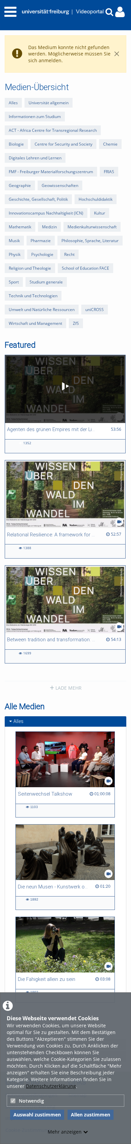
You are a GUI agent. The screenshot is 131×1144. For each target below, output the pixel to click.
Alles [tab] (18, 721)
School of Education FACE (85, 268)
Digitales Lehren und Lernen (35, 158)
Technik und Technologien (33, 296)
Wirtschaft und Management (35, 323)
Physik (14, 254)
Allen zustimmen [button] (90, 1114)
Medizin (49, 227)
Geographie (20, 185)
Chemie (110, 144)
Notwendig (31, 1101)
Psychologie (42, 254)
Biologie (16, 144)
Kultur (99, 213)
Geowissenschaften (60, 185)
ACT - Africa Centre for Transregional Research (53, 130)
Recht (69, 254)
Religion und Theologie (30, 268)
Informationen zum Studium (35, 116)
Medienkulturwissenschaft (92, 227)
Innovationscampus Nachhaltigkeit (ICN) (46, 213)
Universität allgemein (49, 103)
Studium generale (46, 282)
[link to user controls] (120, 12)
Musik (14, 240)
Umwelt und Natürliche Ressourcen (42, 309)
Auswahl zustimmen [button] (37, 1114)
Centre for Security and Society (63, 144)
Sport (14, 282)
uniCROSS (94, 309)
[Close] (117, 54)
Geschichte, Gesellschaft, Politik (38, 199)
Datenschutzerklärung (51, 1086)
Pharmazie (41, 240)
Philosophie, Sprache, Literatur (90, 240)
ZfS (76, 323)
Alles (13, 103)
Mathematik (20, 227)
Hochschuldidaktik (96, 199)
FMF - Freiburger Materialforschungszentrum (51, 172)
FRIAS (109, 172)
